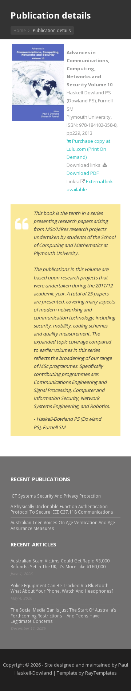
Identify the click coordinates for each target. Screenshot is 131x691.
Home (19, 30)
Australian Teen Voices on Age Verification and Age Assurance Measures (63, 525)
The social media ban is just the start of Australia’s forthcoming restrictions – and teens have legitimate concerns (63, 615)
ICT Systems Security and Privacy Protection (56, 496)
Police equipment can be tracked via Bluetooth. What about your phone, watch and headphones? (62, 588)
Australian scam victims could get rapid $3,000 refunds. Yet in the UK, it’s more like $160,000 (60, 563)
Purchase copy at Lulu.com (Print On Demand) (88, 149)
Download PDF (83, 173)
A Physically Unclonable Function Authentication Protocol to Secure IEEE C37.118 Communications (62, 509)
